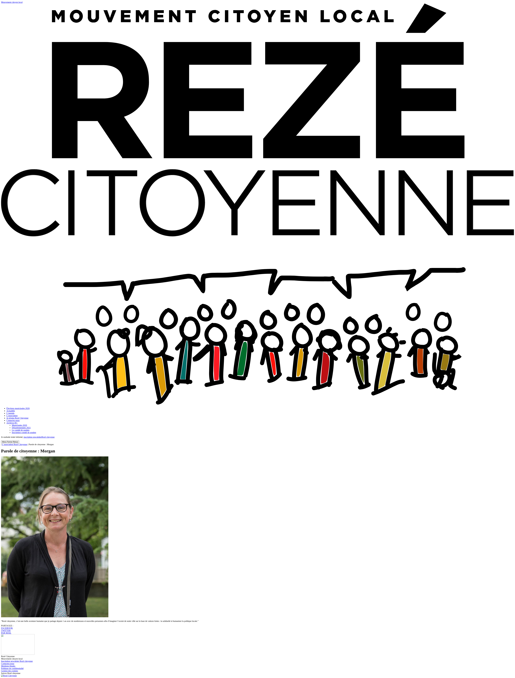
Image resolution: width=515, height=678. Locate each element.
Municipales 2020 (19, 425)
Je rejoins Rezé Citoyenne (17, 418)
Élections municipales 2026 (18, 408)
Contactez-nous (13, 420)
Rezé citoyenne (39, 437)
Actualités (10, 411)
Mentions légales (8, 666)
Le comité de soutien (20, 430)
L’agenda (10, 413)
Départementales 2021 (21, 428)
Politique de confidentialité (12, 668)
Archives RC (12, 423)
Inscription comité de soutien (24, 432)
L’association (12, 415)
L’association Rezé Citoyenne (14, 444)
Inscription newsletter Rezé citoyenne (17, 661)
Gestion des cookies (9, 671)
